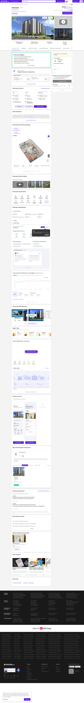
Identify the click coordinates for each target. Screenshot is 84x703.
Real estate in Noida (6, 647)
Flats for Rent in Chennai (28, 641)
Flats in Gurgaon (17, 645)
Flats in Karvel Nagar (69, 604)
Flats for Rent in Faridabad (29, 656)
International (58, 671)
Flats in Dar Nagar (34, 604)
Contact (16, 485)
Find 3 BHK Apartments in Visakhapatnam (56, 597)
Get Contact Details (62, 81)
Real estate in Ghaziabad (6, 658)
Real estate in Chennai (6, 641)
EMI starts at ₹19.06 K (29, 421)
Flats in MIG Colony (52, 600)
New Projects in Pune (40, 639)
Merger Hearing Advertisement (32, 679)
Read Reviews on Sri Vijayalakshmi (37, 594)
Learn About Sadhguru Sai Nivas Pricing (38, 596)
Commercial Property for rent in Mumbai (71, 634)
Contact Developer (68, 13)
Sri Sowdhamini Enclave (53, 609)
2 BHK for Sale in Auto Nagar (53, 620)
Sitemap (57, 669)
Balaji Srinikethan (16, 615)
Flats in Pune (16, 639)
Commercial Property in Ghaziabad (54, 658)
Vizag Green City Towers (70, 614)
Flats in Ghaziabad (17, 658)
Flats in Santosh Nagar (17, 604)
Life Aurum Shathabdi (70, 608)
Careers (28, 666)
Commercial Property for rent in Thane (71, 652)
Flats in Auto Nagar (16, 601)
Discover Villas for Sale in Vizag (54, 593)
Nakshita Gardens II (52, 608)
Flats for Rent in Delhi (28, 643)
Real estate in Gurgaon (6, 645)
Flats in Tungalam (69, 600)
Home (13, 4)
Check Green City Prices (70, 593)
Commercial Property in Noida (53, 647)
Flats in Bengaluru (17, 636)
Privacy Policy (29, 674)
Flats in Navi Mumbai (18, 654)
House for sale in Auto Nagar (18, 619)
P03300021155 (30, 102)
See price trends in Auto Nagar (18, 299)
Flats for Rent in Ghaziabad (29, 658)
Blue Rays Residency (34, 615)
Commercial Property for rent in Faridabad (72, 656)
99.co (42, 669)
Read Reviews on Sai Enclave (18, 593)
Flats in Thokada (33, 601)
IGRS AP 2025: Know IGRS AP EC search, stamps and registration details (36, 568)
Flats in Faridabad (17, 656)
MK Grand (14, 614)
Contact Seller (18, 442)
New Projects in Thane (40, 652)
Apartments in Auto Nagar (70, 618)
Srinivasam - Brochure (17, 582)
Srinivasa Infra (22, 452)
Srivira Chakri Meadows (35, 613)
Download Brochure (46, 88)
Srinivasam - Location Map (28, 582)
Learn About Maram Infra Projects (72, 597)
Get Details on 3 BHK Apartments (54, 594)
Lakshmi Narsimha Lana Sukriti (71, 613)
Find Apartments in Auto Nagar (36, 597)
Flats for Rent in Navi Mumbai (29, 654)
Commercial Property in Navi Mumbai (55, 654)
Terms (28, 671)
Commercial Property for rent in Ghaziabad (72, 658)
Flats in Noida (16, 647)
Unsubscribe (29, 677)
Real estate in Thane (6, 652)
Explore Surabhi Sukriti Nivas (71, 595)
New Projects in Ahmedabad (41, 650)
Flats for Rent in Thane (28, 652)
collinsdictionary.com (45, 671)
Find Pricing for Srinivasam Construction (38, 595)
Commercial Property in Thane (54, 652)
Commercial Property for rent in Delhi (71, 643)
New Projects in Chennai (40, 641)
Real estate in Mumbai (6, 634)
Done (47, 234)
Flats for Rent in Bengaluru (29, 636)
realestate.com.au (45, 666)
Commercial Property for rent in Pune (71, 639)
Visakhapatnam (17, 4)
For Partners (29, 669)
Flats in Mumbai (17, 634)
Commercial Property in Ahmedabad (55, 650)
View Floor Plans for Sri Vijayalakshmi (19, 595)
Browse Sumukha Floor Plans (71, 596)
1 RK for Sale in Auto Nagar (17, 620)
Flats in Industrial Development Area (72, 601)
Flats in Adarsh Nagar (70, 605)
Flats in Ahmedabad (17, 650)
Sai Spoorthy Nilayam (70, 609)
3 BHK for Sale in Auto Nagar (71, 620)
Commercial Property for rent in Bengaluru (72, 636)
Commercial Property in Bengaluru (54, 636)
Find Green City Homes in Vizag (18, 597)
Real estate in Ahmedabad (7, 650)
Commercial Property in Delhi (53, 643)
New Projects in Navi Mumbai (41, 654)
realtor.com (43, 668)
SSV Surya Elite (33, 609)
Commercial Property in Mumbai (54, 634)
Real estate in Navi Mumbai (7, 654)
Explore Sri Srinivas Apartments (36, 593)
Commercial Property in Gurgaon (54, 645)
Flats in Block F (51, 601)
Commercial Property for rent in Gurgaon (71, 645)
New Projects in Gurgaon (40, 645)
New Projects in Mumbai (40, 634)
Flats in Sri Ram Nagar (34, 605)
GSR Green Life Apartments (53, 613)
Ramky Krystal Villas (34, 608)
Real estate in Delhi (5, 643)
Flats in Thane (16, 652)
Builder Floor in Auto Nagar (35, 619)
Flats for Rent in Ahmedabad (29, 650)
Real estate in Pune (5, 639)
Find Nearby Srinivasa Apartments (19, 594)
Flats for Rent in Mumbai (28, 634)
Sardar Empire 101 (16, 608)
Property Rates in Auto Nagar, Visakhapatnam (38, 618)
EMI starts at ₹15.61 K (68, 8)
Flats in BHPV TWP (34, 600)
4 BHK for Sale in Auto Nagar (18, 621)
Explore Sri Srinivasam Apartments (55, 595)
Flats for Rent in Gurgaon (28, 645)
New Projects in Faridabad (41, 656)
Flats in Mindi (51, 605)
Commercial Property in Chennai (54, 641)
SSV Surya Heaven (16, 610)
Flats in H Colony (51, 604)
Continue (27, 699)
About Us (28, 668)
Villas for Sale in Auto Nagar (71, 619)
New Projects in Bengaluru (41, 636)
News (57, 666)
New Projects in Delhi (40, 643)
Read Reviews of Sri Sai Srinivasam (55, 596)
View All (48, 465)
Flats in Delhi (16, 643)
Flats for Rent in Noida (28, 647)
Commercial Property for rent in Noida (71, 647)
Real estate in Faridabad (6, 656)
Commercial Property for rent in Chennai (71, 641)
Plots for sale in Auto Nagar (53, 619)
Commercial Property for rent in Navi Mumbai (72, 654)
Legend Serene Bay (52, 614)
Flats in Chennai (17, 641)
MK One (32, 610)
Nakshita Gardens (34, 614)
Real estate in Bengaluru (6, 636)
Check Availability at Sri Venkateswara (72, 594)
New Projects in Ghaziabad (41, 658)
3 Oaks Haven (15, 609)
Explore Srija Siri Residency (18, 596)
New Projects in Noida (40, 647)
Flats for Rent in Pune (28, 639)
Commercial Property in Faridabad (54, 656)
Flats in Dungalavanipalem (17, 605)
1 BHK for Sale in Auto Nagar (35, 620)
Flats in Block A (15, 600)
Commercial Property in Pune (53, 639)
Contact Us (29, 676)
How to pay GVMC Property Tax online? (20, 568)
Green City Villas (16, 613)
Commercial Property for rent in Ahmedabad (72, 650)
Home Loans (58, 668)
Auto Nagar (22, 4)
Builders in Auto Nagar (35, 621)
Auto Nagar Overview (16, 618)
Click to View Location (31, 351)
